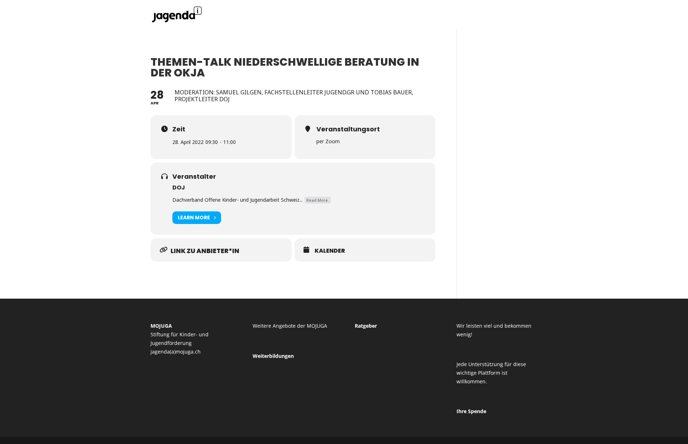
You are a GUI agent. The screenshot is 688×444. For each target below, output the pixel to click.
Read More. (317, 200)
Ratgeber (366, 325)
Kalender (330, 250)
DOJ (178, 187)
